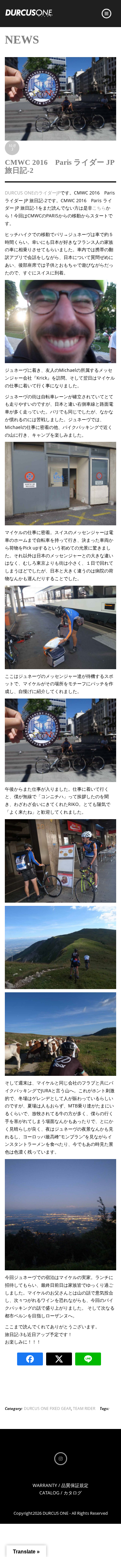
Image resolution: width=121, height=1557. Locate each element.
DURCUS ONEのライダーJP (32, 193)
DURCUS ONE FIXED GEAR (47, 1408)
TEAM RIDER (84, 1408)
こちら (99, 208)
